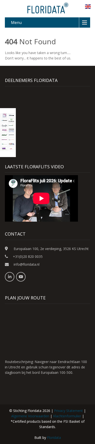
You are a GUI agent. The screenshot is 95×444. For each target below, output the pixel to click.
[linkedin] (9, 277)
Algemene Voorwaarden (30, 416)
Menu (16, 22)
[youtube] (21, 277)
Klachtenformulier (67, 416)
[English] (88, 6)
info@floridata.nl (26, 264)
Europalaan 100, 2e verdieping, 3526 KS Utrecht (51, 248)
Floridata (54, 437)
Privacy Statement (68, 410)
